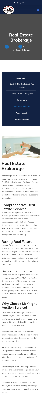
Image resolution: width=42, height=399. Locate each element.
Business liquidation (22, 119)
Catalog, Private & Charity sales (22, 93)
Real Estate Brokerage (22, 106)
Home (12, 47)
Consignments (22, 100)
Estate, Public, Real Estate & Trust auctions (22, 85)
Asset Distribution (22, 113)
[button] (38, 9)
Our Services (28, 47)
